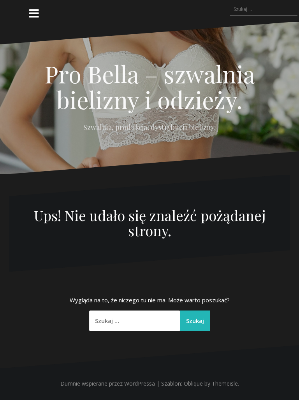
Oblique (193, 383)
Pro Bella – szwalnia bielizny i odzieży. (149, 86)
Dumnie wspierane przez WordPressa (107, 383)
